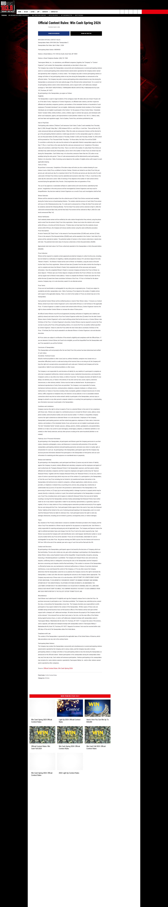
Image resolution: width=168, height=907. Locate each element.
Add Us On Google (53, 15)
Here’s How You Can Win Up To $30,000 (97, 721)
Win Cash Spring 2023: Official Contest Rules (41, 774)
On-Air (26, 12)
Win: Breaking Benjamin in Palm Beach (18, 15)
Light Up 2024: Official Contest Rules (69, 721)
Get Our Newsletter (66, 15)
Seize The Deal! (79, 15)
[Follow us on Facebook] (131, 12)
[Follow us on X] (139, 12)
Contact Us (54, 12)
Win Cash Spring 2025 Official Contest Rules (41, 721)
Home (19, 12)
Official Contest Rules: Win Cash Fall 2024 (40, 747)
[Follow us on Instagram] (135, 12)
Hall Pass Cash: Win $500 (39, 15)
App (38, 12)
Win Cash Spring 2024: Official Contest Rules (69, 747)
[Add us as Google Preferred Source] (126, 12)
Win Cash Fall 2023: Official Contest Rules (96, 747)
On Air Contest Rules (51, 675)
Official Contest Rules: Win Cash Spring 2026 (58, 668)
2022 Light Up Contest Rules (69, 773)
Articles (47, 678)
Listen (32, 12)
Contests (45, 12)
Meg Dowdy (44, 27)
